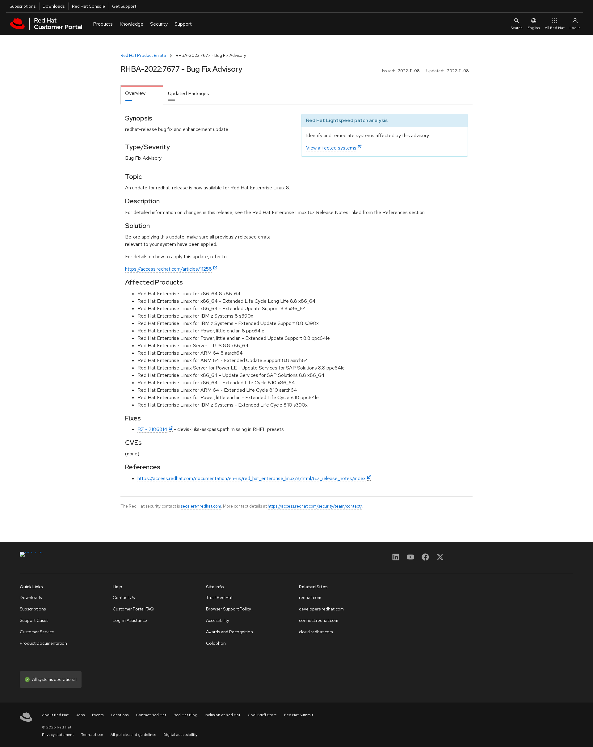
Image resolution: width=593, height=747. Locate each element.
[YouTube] (410, 559)
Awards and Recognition (229, 632)
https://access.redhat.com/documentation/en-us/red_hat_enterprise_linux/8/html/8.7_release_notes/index (251, 478)
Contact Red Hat (151, 714)
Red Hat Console (88, 6)
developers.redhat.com (321, 609)
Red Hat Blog (185, 714)
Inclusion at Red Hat (222, 714)
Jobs (80, 714)
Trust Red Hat (219, 597)
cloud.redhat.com (316, 632)
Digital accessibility (180, 734)
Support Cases (34, 620)
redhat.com (310, 597)
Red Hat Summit (298, 714)
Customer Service (37, 632)
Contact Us (124, 597)
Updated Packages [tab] (188, 93)
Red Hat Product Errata (143, 55)
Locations (119, 714)
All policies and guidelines (133, 734)
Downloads (54, 6)
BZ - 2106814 (152, 429)
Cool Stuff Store (262, 714)
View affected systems (331, 148)
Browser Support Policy (228, 609)
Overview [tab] (135, 93)
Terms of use (92, 734)
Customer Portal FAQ (133, 609)
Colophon (216, 643)
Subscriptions (23, 6)
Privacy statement (58, 734)
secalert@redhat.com (201, 506)
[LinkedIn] (395, 559)
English (534, 27)
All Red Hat (555, 27)
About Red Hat (55, 714)
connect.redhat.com (318, 620)
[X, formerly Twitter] (440, 559)
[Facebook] (425, 559)
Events (97, 714)
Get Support (124, 6)
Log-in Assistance (130, 620)
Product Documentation (43, 643)
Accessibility (217, 620)
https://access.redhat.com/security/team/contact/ (315, 506)
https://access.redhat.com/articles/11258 (168, 269)
